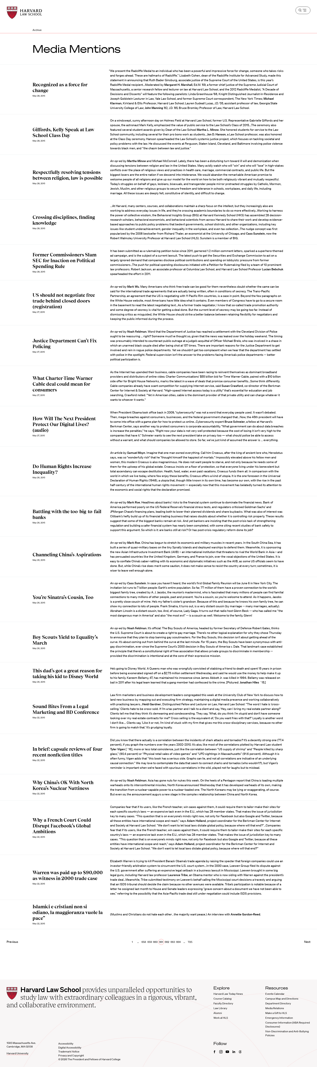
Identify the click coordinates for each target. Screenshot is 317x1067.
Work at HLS (220, 1017)
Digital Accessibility (69, 1047)
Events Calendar (274, 993)
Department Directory (278, 1003)
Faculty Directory (223, 1003)
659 (149, 942)
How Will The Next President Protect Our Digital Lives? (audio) (64, 424)
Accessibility (65, 1043)
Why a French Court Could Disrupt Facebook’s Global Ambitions (62, 825)
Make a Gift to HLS (276, 1013)
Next (307, 942)
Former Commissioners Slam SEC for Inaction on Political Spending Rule (64, 260)
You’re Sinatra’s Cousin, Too (63, 597)
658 (143, 942)
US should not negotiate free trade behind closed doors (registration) (64, 300)
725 (190, 942)
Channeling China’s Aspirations (67, 554)
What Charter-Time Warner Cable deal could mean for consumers (63, 384)
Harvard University (17, 1053)
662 (167, 942)
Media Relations (274, 1008)
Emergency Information (279, 1017)
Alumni (217, 1013)
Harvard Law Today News (228, 993)
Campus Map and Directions (281, 998)
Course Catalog (222, 998)
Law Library (220, 1008)
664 (178, 942)
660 (155, 942)
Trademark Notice (68, 1051)
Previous (12, 942)
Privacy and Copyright (71, 1055)
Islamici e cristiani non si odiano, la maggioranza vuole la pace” (68, 912)
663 (173, 942)
